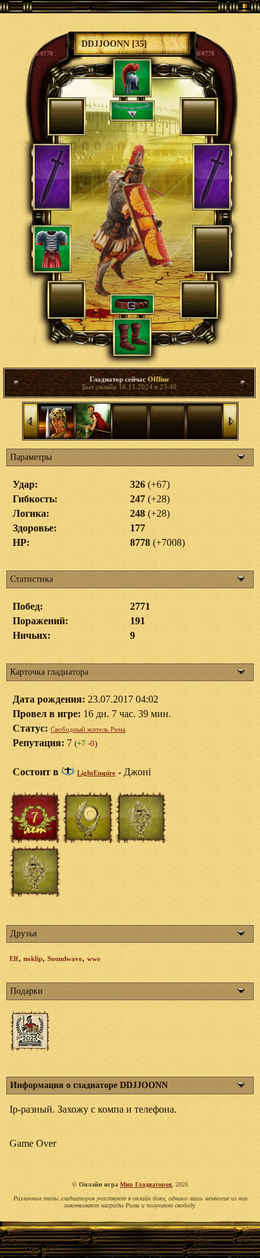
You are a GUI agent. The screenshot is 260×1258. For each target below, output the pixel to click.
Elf (13, 958)
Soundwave (64, 958)
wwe (93, 958)
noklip (32, 958)
